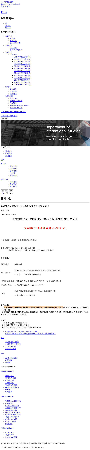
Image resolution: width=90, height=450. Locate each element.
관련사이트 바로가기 (7, 371)
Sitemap (8, 28)
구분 (2, 353)
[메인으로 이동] (2, 160)
